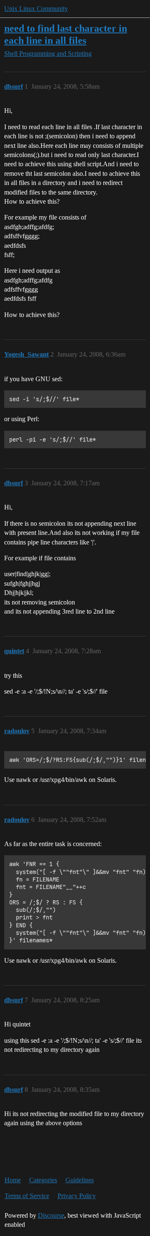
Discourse (51, 1215)
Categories (43, 1180)
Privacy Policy (77, 1195)
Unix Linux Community (36, 8)
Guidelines (79, 1180)
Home (13, 1180)
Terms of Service (27, 1195)
